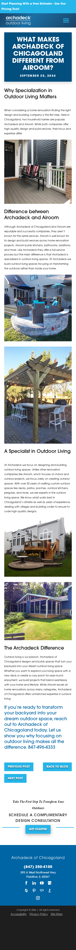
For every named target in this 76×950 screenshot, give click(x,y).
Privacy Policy (39, 914)
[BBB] (50, 890)
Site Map (57, 914)
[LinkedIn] (34, 883)
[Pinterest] (34, 890)
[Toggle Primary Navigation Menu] (66, 20)
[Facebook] (26, 883)
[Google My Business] (50, 883)
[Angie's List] (42, 890)
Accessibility (19, 914)
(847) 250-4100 (38, 867)
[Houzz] (26, 890)
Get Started (38, 829)
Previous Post (19, 766)
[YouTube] (42, 883)
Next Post (15, 778)
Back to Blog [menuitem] (57, 766)
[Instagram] (38, 898)
